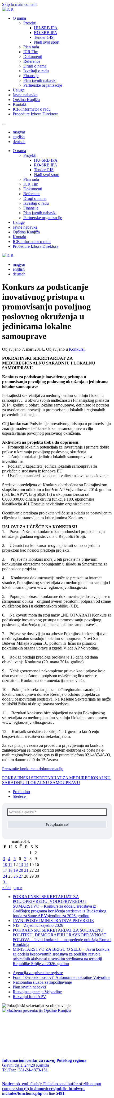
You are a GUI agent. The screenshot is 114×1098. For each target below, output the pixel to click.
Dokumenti (32, 56)
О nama (19, 18)
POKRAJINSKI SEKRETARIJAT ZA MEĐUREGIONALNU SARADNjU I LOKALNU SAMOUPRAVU (56, 780)
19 (16, 870)
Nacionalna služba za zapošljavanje (42, 982)
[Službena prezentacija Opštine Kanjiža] (36, 1010)
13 (21, 864)
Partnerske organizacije (42, 85)
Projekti (29, 23)
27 (21, 876)
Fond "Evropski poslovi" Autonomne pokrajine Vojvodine (61, 977)
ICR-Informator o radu (32, 109)
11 (10, 864)
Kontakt (19, 104)
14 (26, 864)
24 (5, 876)
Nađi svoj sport (46, 42)
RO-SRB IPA (45, 32)
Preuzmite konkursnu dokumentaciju (32, 768)
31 (5, 882)
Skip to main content (19, 4)
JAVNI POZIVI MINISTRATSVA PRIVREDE (53, 920)
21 (26, 870)
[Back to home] (8, 9)
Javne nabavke (25, 95)
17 (5, 870)
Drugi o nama (34, 66)
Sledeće (19, 796)
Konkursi (77, 349)
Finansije (30, 75)
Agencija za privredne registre (38, 972)
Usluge (19, 90)
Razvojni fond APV (29, 996)
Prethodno (21, 791)
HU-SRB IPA (46, 28)
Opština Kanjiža (26, 99)
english (19, 137)
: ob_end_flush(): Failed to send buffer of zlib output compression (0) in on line (51, 1089)
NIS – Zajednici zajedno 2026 (38, 925)
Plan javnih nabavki (39, 80)
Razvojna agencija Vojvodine (37, 992)
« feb (6, 887)
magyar (19, 132)
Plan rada (31, 47)
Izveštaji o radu (36, 71)
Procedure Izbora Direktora (35, 114)
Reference (31, 61)
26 (16, 876)
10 (5, 864)
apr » (18, 887)
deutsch (19, 141)
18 (10, 870)
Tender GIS (44, 37)
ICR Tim (30, 51)
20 (21, 870)
